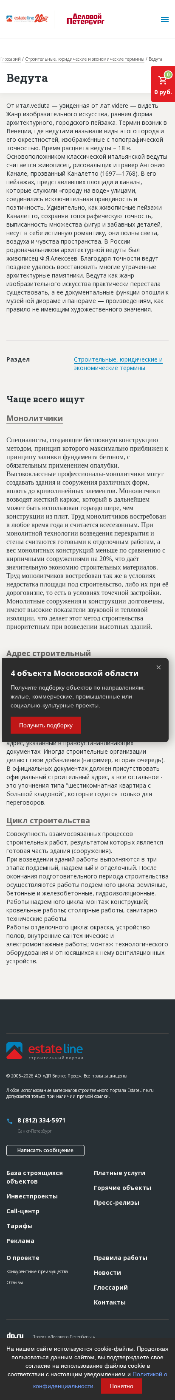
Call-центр (23, 1211)
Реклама (20, 1241)
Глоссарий (10, 59)
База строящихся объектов (34, 1177)
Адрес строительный (48, 653)
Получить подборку (46, 725)
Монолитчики (34, 418)
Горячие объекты (122, 1188)
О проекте (23, 1258)
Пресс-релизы (116, 1202)
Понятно (121, 1386)
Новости (107, 1272)
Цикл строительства (48, 820)
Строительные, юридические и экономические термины (84, 59)
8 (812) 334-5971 (41, 1120)
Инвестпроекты (32, 1196)
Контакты (110, 1302)
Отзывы (14, 1282)
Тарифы (19, 1226)
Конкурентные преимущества (37, 1271)
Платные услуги (119, 1173)
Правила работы (120, 1258)
